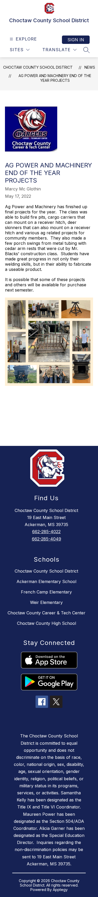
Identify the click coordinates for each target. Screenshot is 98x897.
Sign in (75, 39)
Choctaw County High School (46, 623)
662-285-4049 (46, 538)
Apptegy (60, 889)
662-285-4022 (46, 531)
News (89, 67)
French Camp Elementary (46, 592)
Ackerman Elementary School (46, 581)
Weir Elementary (46, 602)
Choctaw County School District (38, 67)
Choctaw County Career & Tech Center (46, 612)
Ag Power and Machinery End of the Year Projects (55, 78)
